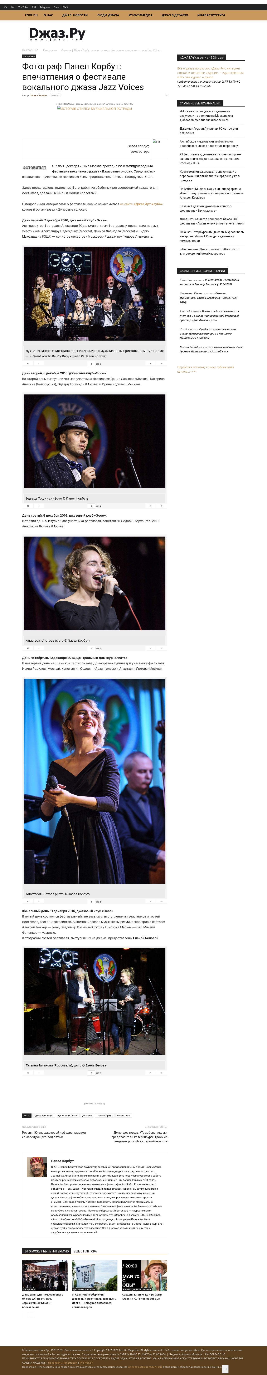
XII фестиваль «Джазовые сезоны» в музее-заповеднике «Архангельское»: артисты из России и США (210, 159)
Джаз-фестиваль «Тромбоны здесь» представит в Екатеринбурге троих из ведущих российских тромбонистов (139, 1137)
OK (12, 7)
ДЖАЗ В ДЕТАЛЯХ (175, 15)
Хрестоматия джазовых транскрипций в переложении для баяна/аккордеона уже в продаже (210, 176)
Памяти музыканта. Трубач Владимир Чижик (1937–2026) (209, 297)
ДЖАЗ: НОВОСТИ (75, 15)
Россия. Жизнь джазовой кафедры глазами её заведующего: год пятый (54, 1135)
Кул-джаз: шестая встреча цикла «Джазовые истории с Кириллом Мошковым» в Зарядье (208, 333)
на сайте (141, 204)
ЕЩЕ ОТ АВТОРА (85, 1251)
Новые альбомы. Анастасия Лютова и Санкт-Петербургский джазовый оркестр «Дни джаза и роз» (209, 315)
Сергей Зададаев (191, 347)
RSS (34, 7)
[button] (240, 15)
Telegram (45, 7)
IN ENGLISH (86, 1362)
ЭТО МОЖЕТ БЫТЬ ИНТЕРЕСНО (47, 1251)
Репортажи (50, 50)
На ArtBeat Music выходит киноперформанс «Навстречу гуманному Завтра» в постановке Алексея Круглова (212, 193)
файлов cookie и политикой (145, 1367)
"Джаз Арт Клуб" (43, 1115)
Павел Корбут (38, 95)
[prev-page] (24, 1315)
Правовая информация (62, 1362)
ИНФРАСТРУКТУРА (211, 15)
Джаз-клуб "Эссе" (68, 1115)
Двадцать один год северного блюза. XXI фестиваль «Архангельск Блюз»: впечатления (212, 221)
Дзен (56, 7)
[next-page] (31, 1315)
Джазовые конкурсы (84, 1289)
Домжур (87, 1115)
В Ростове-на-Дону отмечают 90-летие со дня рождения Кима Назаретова (209, 251)
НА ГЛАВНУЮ (30, 50)
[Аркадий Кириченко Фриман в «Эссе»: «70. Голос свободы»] (144, 1275)
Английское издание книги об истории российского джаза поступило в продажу (209, 144)
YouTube (23, 7)
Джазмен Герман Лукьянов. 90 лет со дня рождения (209, 131)
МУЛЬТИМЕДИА (140, 15)
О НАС (48, 15)
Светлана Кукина (191, 293)
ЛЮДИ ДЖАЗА (108, 15)
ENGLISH (31, 15)
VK (5, 7)
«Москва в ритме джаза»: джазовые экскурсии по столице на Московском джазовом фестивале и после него (206, 116)
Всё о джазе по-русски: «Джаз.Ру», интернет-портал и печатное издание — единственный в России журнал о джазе (210, 72)
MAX (65, 7)
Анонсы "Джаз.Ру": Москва (137, 1289)
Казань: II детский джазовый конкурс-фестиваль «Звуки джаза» (206, 208)
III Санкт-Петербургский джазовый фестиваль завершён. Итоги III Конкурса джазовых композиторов (212, 236)
